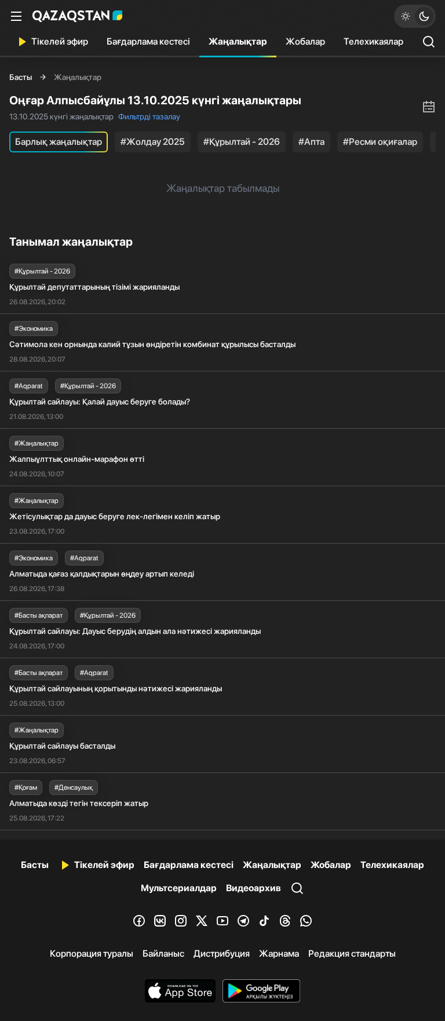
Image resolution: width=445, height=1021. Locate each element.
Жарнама (279, 953)
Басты (20, 77)
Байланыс (163, 953)
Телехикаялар (373, 41)
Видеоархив (253, 888)
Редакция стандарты (352, 953)
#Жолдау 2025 (153, 141)
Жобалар (305, 41)
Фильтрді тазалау (149, 116)
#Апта (311, 141)
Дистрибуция (222, 953)
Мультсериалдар (179, 888)
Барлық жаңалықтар (58, 141)
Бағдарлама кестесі (148, 41)
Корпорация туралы (91, 953)
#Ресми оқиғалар (380, 141)
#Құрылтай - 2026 (241, 141)
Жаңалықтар (238, 41)
